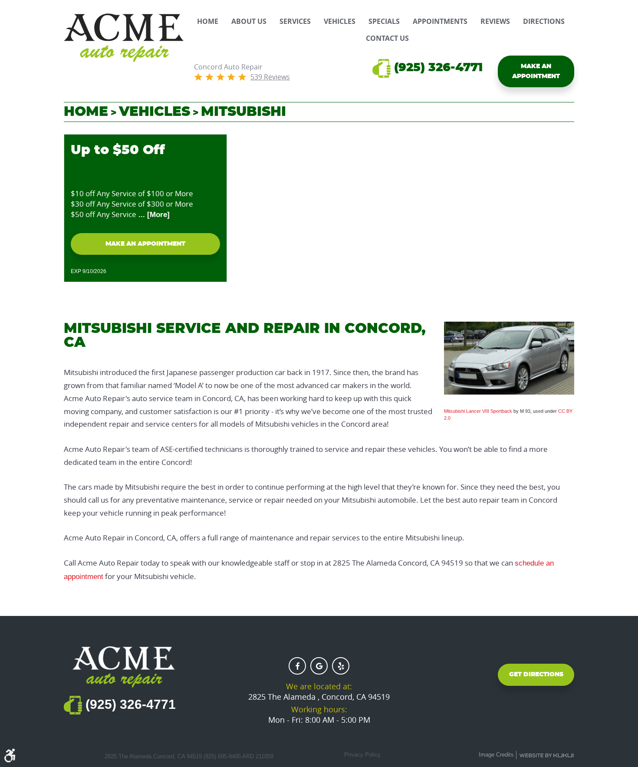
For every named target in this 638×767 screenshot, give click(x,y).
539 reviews (270, 77)
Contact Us (387, 38)
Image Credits (496, 754)
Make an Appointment (536, 71)
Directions (544, 21)
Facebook (297, 666)
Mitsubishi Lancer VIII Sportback (478, 411)
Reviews (495, 21)
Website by (546, 755)
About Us (248, 21)
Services (295, 21)
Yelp (340, 666)
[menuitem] (207, 21)
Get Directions (536, 675)
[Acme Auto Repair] (124, 38)
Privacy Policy (362, 754)
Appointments (440, 21)
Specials (384, 21)
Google (319, 666)
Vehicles (339, 21)
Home (207, 21)
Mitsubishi (243, 112)
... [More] (153, 215)
